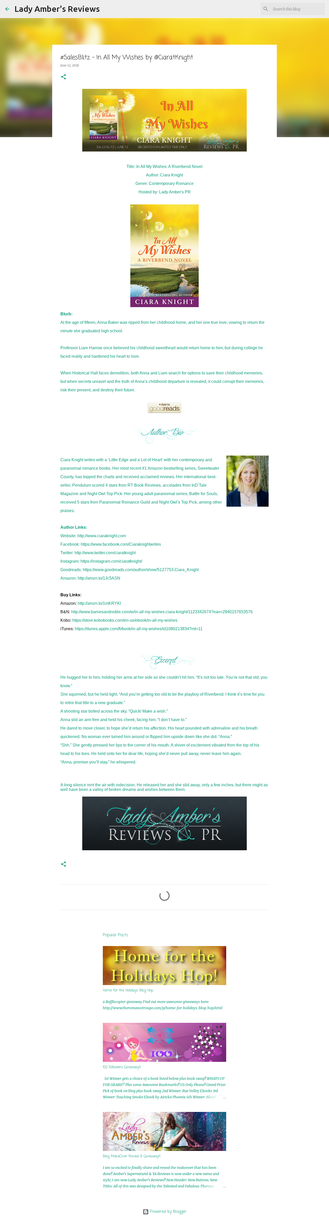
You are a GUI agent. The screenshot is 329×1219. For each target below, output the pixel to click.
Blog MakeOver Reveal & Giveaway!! (132, 1156)
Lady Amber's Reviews (57, 8)
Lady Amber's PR (175, 192)
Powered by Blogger (168, 1212)
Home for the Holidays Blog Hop (128, 990)
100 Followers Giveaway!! (122, 1067)
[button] (63, 77)
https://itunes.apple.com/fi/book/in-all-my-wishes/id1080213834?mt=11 (139, 629)
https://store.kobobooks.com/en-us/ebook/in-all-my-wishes (124, 620)
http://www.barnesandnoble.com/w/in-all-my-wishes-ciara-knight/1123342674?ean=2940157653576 (162, 612)
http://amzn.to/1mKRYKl (99, 603)
